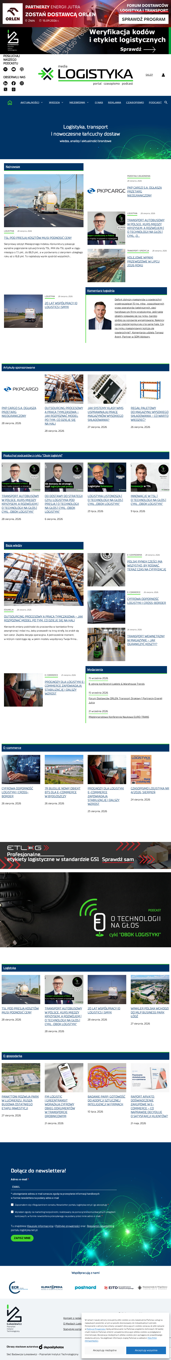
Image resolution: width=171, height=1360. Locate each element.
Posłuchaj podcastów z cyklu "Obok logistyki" (33, 455)
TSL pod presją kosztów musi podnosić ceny (38, 237)
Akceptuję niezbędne (105, 1350)
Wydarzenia (95, 669)
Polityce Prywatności (96, 1329)
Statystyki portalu (73, 1329)
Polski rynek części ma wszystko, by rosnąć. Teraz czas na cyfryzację (146, 565)
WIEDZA (54, 102)
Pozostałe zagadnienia (138, 176)
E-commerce (133, 592)
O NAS (99, 102)
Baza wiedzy (14, 545)
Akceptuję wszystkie (146, 1350)
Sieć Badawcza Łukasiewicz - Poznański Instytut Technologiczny (42, 1354)
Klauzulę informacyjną (40, 1226)
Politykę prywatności (67, 1226)
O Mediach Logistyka (75, 1323)
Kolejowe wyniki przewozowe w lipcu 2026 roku (143, 261)
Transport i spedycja (138, 251)
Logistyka (9, 231)
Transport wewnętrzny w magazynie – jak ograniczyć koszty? (146, 640)
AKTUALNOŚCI (30, 102)
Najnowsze (13, 166)
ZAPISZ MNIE (22, 1238)
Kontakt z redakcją (73, 1318)
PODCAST (155, 102)
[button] (42, 102)
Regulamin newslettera (100, 1226)
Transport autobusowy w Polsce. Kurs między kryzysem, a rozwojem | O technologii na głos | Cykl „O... (145, 228)
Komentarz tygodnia (101, 290)
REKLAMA (114, 102)
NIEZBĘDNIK (77, 102)
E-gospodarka (134, 555)
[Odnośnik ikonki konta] (163, 75)
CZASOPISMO (135, 102)
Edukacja (9, 610)
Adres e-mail (19, 1179)
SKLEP (149, 75)
